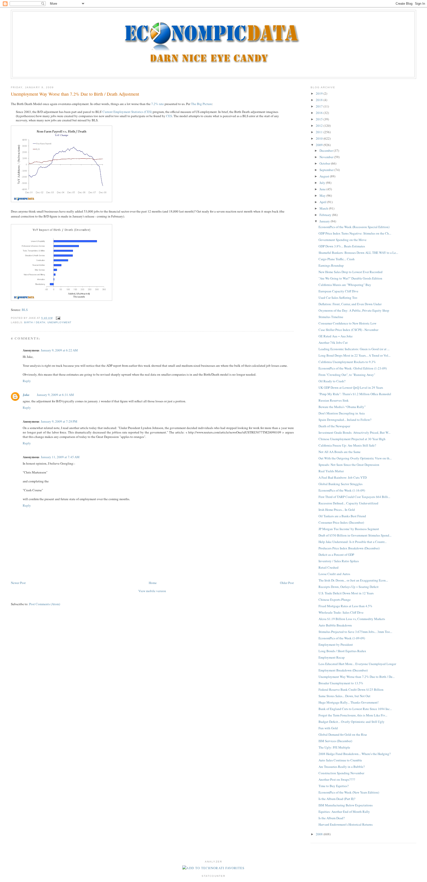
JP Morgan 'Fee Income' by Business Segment (349, 529)
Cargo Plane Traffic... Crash (337, 259)
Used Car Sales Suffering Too (338, 297)
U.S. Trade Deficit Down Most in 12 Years (346, 593)
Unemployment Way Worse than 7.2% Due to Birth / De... (357, 676)
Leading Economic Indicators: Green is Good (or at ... (354, 349)
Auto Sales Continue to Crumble (340, 760)
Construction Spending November (341, 773)
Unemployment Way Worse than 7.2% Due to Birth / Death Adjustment (75, 94)
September (327, 170)
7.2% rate (157, 104)
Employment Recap (332, 657)
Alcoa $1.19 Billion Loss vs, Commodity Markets (352, 619)
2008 (319, 834)
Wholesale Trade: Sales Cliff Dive (341, 612)
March (324, 208)
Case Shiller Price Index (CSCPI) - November (348, 329)
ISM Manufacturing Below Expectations (346, 805)
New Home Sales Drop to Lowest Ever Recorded (351, 272)
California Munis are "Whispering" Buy (345, 284)
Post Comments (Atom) (44, 604)
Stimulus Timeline (331, 317)
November (327, 157)
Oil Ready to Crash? (332, 381)
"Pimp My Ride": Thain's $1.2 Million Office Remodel (355, 394)
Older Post (287, 583)
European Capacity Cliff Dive (338, 291)
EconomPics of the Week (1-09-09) (342, 638)
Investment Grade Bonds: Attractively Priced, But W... (354, 432)
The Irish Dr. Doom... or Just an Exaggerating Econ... (353, 580)
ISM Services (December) (335, 741)
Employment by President (336, 644)
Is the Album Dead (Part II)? (337, 798)
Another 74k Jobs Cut (333, 342)
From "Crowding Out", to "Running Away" (347, 374)
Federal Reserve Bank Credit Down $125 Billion (351, 689)
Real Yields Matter (331, 471)
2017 (319, 106)
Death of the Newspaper (334, 426)
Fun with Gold (328, 728)
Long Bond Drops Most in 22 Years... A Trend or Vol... (354, 355)
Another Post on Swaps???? (337, 779)
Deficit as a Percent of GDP (336, 554)
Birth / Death (34, 322)
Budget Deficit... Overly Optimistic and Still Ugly (351, 721)
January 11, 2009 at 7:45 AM (60, 457)
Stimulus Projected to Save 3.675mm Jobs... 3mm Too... (355, 631)
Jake (26, 394)
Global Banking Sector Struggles (341, 484)
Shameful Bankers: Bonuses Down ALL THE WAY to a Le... (358, 252)
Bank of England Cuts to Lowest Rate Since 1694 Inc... (355, 709)
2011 (319, 132)
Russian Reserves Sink (334, 400)
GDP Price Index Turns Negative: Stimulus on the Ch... (355, 233)
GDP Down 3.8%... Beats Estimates (342, 246)
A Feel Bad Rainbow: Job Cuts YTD (343, 477)
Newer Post (18, 583)
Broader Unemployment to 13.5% (341, 683)
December (327, 150)
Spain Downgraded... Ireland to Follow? (345, 419)
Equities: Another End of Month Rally (344, 811)
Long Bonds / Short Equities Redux (342, 651)
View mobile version (152, 591)
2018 (319, 100)
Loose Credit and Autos (334, 574)
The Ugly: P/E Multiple (334, 747)
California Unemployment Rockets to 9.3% (347, 362)
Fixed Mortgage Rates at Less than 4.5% (345, 606)
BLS (25, 309)
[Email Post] (57, 318)
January (325, 221)
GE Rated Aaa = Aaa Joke (336, 336)
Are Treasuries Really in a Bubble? (342, 766)
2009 (319, 145)
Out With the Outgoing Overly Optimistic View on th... (355, 458)
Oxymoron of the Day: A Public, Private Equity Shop (354, 310)
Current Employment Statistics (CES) (127, 111)
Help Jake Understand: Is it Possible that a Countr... (352, 541)
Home (153, 583)
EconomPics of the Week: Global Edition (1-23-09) (353, 368)
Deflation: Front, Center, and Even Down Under (350, 304)
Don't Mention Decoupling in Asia (342, 413)
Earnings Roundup (331, 265)
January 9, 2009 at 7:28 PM (59, 421)
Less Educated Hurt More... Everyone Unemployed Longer (357, 664)
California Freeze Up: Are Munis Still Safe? (347, 445)
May (323, 195)
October (325, 163)
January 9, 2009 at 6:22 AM (59, 350)
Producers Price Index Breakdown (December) (349, 548)
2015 (319, 119)
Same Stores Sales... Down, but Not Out (344, 696)
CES (169, 116)
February (326, 215)
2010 (319, 138)
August (325, 176)
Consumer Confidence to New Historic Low (347, 323)
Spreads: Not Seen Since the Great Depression (349, 464)
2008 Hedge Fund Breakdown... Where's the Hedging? (355, 754)
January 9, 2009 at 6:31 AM (55, 394)
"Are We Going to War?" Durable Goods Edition (350, 278)
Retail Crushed (329, 567)
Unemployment (59, 322)
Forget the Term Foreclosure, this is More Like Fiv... (353, 715)
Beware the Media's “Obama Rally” (342, 407)
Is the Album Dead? (332, 818)
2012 (319, 125)
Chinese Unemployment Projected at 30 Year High (352, 439)
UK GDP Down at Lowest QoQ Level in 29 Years (351, 387)
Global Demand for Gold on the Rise (343, 734)
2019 (319, 93)
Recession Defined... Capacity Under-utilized (348, 503)
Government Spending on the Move (342, 239)
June (323, 189)
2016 (319, 112)
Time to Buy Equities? (334, 786)
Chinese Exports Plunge (335, 599)
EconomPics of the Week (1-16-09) (342, 490)
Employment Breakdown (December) (343, 670)
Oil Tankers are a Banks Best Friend (342, 516)
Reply (27, 381)
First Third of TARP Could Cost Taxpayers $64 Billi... (354, 497)
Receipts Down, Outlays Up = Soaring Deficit (349, 586)
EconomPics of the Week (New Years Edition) (349, 792)
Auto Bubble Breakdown (335, 625)
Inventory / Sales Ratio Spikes (339, 561)
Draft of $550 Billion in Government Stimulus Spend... (355, 535)
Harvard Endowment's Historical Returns (346, 824)
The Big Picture (201, 104)
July (323, 182)
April (323, 202)
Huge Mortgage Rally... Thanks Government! (349, 702)
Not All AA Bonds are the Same (340, 452)
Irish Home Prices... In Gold (337, 509)
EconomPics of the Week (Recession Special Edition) (354, 227)
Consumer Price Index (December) (341, 522)
